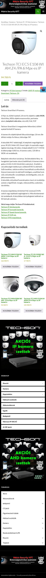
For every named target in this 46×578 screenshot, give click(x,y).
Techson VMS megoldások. (11, 218)
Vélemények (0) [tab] (18, 100)
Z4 (18, 93)
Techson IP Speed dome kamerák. (13, 212)
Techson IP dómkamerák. (10, 207)
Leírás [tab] (6, 100)
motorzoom (39, 90)
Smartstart (5, 93)
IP (33, 90)
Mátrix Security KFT (10, 11)
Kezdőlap (4, 22)
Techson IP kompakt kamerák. (12, 209)
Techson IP (20, 22)
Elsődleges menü (43, 11)
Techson (13, 93)
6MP (30, 90)
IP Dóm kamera (31, 22)
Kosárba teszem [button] (11, 266)
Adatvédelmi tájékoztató (8, 575)
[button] (41, 31)
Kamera (12, 22)
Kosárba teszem (33, 83)
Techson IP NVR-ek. (8, 215)
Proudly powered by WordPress (26, 575)
